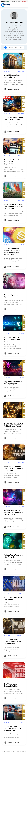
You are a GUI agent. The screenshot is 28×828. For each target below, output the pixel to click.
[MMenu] (25, 4)
